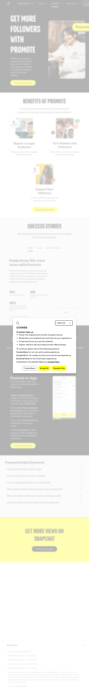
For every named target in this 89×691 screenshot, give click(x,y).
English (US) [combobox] (61, 323)
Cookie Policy (54, 362)
